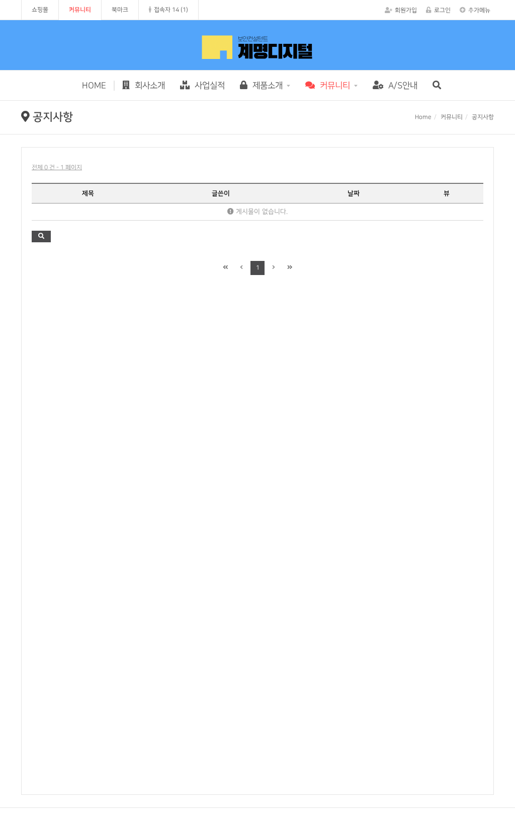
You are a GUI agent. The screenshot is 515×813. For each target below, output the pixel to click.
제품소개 (266, 85)
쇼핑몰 (40, 10)
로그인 (442, 10)
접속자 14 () (171, 10)
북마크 (120, 10)
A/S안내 (401, 85)
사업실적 (208, 85)
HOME (94, 85)
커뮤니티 (80, 10)
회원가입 (406, 10)
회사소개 (148, 85)
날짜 (354, 193)
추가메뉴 (479, 10)
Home (423, 117)
